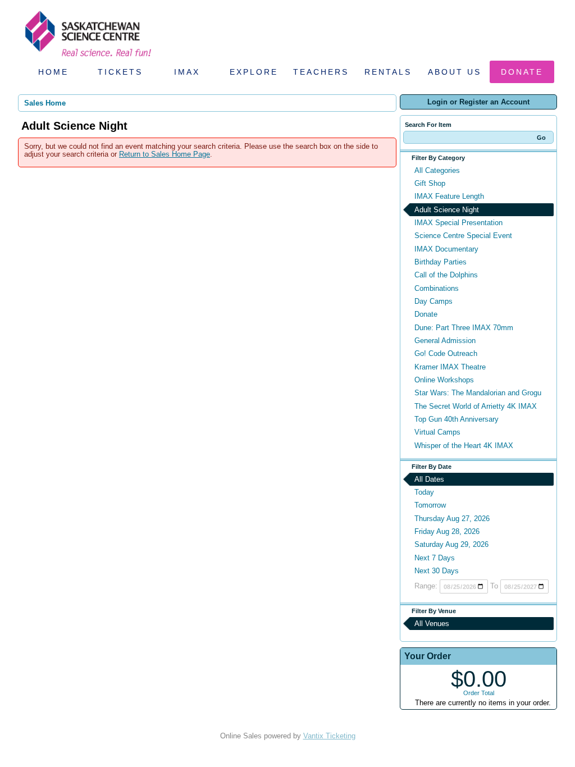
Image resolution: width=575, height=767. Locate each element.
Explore (254, 71)
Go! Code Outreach (445, 353)
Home (53, 71)
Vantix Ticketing (329, 736)
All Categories (437, 170)
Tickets (120, 71)
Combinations (436, 288)
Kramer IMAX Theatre (450, 367)
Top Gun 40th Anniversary (456, 419)
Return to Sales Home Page (164, 154)
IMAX (187, 71)
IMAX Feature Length (449, 196)
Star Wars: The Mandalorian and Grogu (477, 393)
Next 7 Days (434, 558)
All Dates (429, 479)
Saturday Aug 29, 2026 (451, 544)
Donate (522, 71)
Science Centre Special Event (463, 235)
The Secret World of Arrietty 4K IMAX (475, 406)
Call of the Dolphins (446, 275)
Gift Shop (429, 183)
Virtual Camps (437, 432)
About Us (454, 71)
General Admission (445, 340)
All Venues (431, 623)
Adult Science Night (446, 210)
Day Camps (433, 301)
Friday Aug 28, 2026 (447, 531)
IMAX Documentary (446, 249)
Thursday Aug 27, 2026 (452, 518)
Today (424, 492)
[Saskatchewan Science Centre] (87, 57)
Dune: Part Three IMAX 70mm (463, 327)
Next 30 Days (436, 571)
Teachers (321, 71)
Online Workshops (444, 380)
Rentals (388, 71)
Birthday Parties (440, 262)
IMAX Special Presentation (458, 222)
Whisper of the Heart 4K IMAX (463, 445)
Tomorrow (430, 505)
